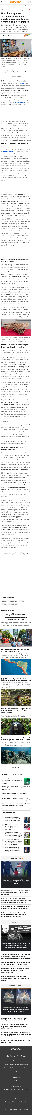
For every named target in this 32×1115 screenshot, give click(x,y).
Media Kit (16, 1093)
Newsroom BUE (13, 601)
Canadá (22, 601)
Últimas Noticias (24, 1068)
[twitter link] (11, 1056)
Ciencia (4, 601)
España (17, 1064)
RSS (16, 1071)
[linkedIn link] (24, 1056)
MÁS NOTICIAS (16, 767)
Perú (9, 1068)
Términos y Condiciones (10, 1102)
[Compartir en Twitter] (13, 71)
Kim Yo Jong (19, 5)
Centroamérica (15, 1068)
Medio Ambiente (5, 10)
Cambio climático (13, 604)
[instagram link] (14, 1056)
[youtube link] (17, 1056)
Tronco (4, 604)
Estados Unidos (24, 1064)
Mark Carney (12, 5)
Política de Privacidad (22, 1102)
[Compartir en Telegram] (20, 71)
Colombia (11, 1064)
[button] (2, 2)
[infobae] (16, 2)
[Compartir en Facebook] (10, 71)
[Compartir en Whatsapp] (6, 71)
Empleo (16, 1080)
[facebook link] (7, 1056)
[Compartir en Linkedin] (17, 71)
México (5, 1068)
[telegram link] (21, 1056)
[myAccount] (29, 2)
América (6, 1064)
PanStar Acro (4, 5)
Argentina (6, 1089)
